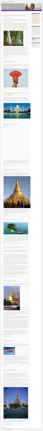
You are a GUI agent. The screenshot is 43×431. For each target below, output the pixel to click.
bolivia (10, 276)
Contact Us (13, 429)
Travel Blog (23, 10)
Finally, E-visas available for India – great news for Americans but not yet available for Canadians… (36, 19)
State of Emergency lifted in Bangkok (10, 369)
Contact (31, 10)
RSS (10, 429)
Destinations (7, 276)
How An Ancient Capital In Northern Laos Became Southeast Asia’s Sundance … (36, 16)
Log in (33, 44)
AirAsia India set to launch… (8, 340)
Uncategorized (7, 165)
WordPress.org (34, 46)
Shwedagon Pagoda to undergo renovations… (11, 169)
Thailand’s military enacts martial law (10, 280)
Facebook (9, 429)
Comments (34, 45)
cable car (13, 276)
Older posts (4, 12)
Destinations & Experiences (10, 10)
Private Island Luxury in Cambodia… (10, 219)
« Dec (32, 35)
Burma (6, 215)
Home (4, 10)
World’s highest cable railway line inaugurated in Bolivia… (13, 247)
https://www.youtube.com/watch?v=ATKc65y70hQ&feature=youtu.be (12, 68)
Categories (33, 39)
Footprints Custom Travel (17, 10)
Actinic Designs (6, 429)
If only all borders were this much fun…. (10, 61)
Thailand (6, 336)
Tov (10, 17)
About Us (27, 10)
